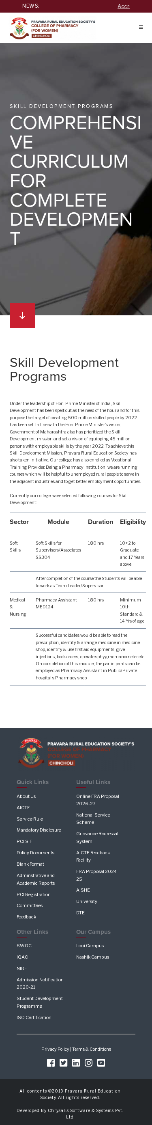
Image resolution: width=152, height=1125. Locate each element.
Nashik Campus (92, 957)
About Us (26, 796)
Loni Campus (90, 945)
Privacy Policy (55, 1049)
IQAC (22, 957)
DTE (80, 913)
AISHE (83, 890)
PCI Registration (34, 894)
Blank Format (30, 864)
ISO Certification (34, 1017)
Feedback (26, 917)
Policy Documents (35, 853)
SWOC (24, 945)
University (86, 901)
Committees (30, 905)
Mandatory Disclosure (39, 830)
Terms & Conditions (91, 1049)
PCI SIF (24, 841)
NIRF (22, 968)
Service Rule (30, 819)
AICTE (23, 807)
